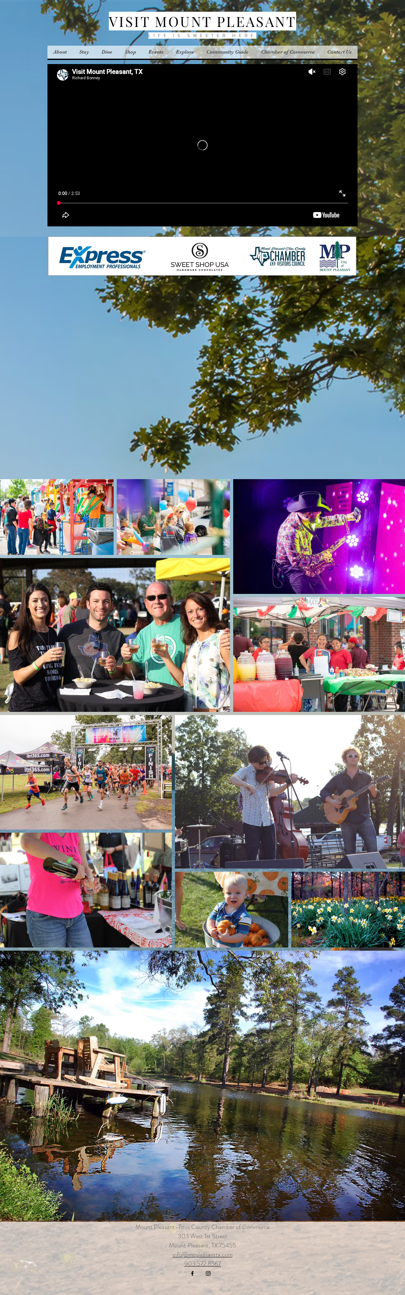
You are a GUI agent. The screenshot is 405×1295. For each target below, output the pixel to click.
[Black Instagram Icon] (208, 1273)
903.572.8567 (202, 1263)
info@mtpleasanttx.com (202, 1254)
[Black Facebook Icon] (192, 1273)
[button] (156, 52)
